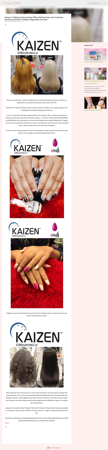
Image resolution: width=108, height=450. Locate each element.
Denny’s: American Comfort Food (93, 110)
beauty (7, 423)
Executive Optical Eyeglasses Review (93, 61)
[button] (6, 25)
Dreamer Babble (12, 3)
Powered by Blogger (55, 447)
